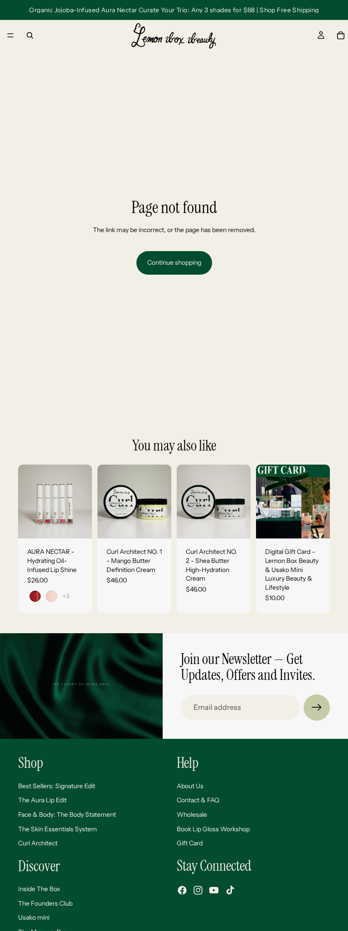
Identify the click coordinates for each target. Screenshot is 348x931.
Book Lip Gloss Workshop (213, 828)
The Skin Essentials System (57, 828)
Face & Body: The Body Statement (67, 814)
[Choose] (78, 525)
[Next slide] (82, 502)
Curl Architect (38, 843)
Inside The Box (39, 889)
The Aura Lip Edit (42, 800)
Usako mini (33, 917)
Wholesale (192, 814)
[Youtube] (213, 890)
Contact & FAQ (198, 800)
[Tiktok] (230, 890)
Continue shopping (174, 262)
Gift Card (190, 843)
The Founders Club (45, 903)
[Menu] (10, 35)
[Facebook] (182, 890)
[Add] (157, 525)
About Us (190, 785)
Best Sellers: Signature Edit (56, 785)
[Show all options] (66, 596)
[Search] (30, 35)
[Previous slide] (28, 502)
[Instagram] (198, 890)
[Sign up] (317, 707)
